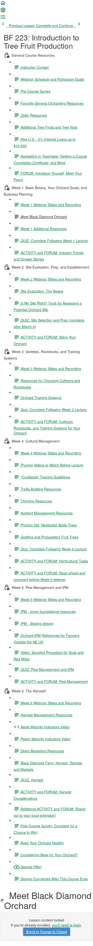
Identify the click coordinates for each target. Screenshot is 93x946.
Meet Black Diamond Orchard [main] (48, 900)
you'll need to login (66, 925)
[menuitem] (3, 11)
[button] (3, 4)
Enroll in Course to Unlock (46, 931)
